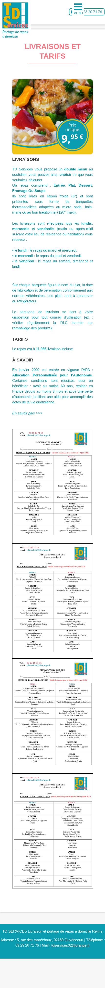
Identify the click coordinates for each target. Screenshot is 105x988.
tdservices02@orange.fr (70, 945)
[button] (78, 8)
